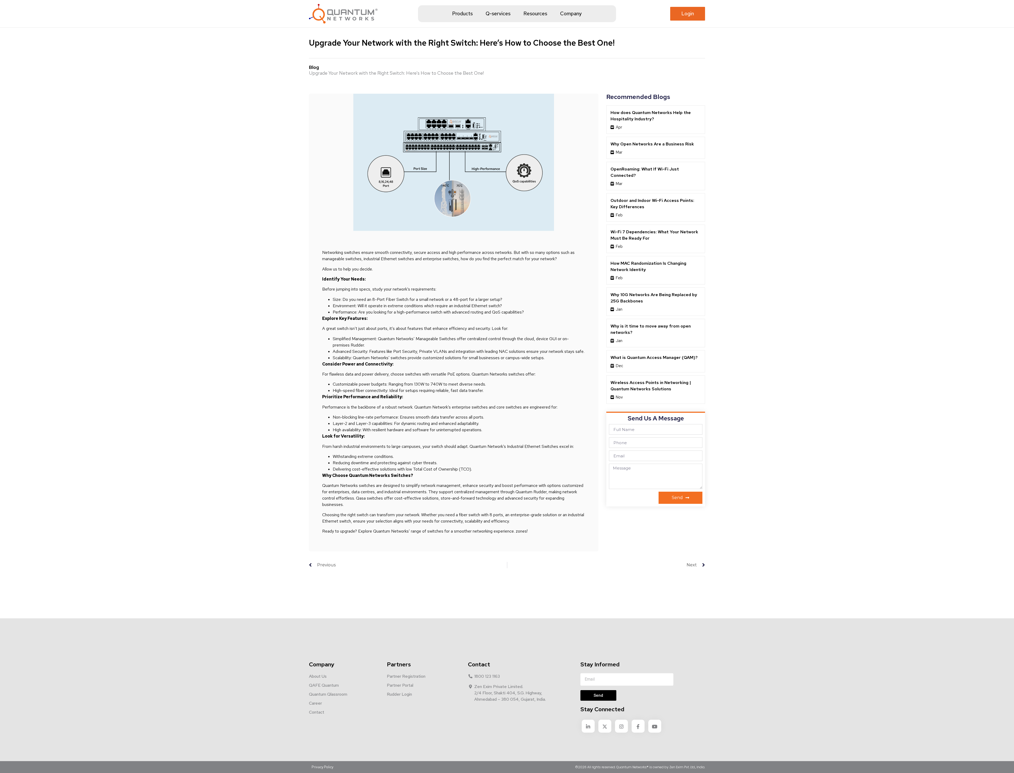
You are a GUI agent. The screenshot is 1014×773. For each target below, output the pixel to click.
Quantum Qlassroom (328, 694)
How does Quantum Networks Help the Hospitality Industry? (651, 116)
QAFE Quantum (324, 685)
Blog (314, 67)
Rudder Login (399, 694)
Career (315, 703)
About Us (318, 676)
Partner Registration (406, 676)
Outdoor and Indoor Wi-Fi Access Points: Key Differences (652, 204)
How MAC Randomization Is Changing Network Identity (648, 266)
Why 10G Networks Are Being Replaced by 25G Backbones (654, 298)
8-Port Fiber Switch (390, 299)
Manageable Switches (436, 339)
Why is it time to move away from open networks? (651, 329)
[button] (687, 14)
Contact (316, 712)
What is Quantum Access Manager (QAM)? (654, 357)
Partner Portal (400, 685)
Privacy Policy (322, 767)
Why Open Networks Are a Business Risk (652, 144)
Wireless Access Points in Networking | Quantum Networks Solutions (651, 386)
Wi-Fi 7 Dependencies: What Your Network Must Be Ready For (654, 235)
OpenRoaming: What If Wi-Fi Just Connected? (645, 172)
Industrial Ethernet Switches (532, 446)
